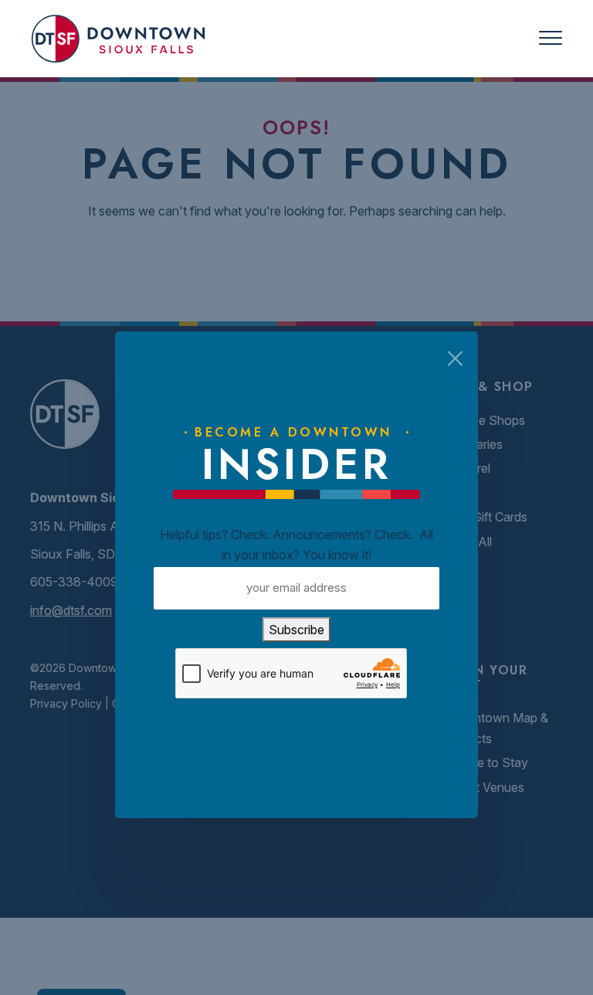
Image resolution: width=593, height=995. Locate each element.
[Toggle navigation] (550, 38)
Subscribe (296, 629)
